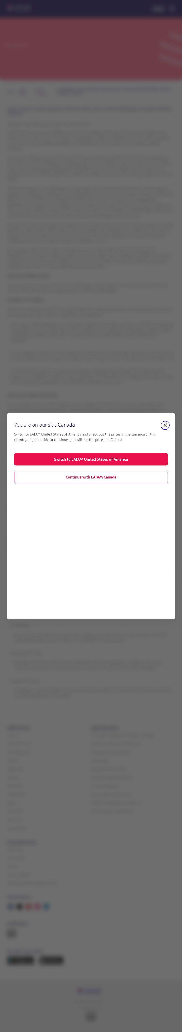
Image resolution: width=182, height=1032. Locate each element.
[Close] (165, 425)
